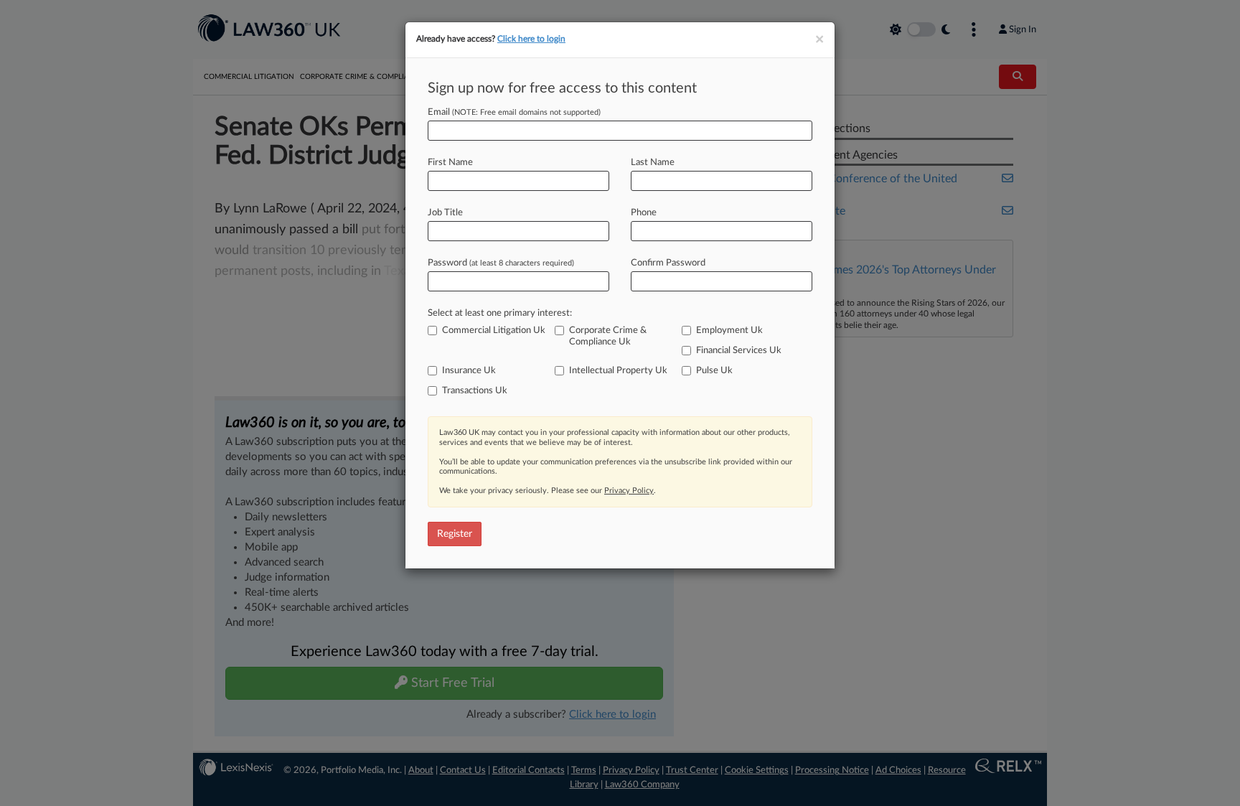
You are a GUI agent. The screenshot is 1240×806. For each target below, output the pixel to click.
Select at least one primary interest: (500, 313)
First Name (450, 162)
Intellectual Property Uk (618, 370)
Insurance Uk (469, 370)
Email (514, 112)
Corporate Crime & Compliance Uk (608, 336)
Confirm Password (668, 263)
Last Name (653, 162)
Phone (644, 212)
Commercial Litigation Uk (493, 330)
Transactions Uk (474, 390)
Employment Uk (729, 330)
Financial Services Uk (738, 350)
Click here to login (531, 38)
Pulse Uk (714, 370)
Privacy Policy (629, 491)
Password (501, 263)
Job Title (445, 212)
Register (454, 534)
